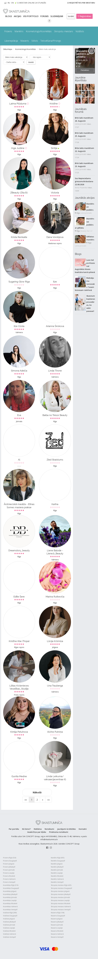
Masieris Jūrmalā (57, 925)
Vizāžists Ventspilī (9, 937)
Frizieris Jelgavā (8, 864)
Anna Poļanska (81, 187)
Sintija (54, 148)
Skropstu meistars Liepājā (60, 900)
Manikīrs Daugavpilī (58, 861)
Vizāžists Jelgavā (9, 919)
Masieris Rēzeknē (57, 931)
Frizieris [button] (8, 31)
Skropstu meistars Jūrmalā (60, 897)
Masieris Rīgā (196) (57, 913)
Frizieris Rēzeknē (9, 876)
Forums (44, 16)
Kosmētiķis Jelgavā (9, 891)
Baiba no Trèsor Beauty (54, 415)
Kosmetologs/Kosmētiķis (25, 49)
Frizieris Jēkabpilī (9, 867)
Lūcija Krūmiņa (55, 641)
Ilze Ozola (19, 326)
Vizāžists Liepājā (9, 928)
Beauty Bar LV (86, 231)
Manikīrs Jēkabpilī (57, 867)
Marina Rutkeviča (55, 596)
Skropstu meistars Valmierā (61, 906)
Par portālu (14, 829)
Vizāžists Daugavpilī (10, 916)
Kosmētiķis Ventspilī (10, 910)
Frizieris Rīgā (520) (9, 858)
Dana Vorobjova (54, 237)
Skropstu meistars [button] (63, 31)
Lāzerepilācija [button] (11, 40)
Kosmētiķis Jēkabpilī (10, 894)
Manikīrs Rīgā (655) (57, 858)
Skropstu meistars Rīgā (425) (61, 885)
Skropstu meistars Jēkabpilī (60, 894)
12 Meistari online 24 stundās (31, 3)
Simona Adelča (19, 370)
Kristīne (54, 103)
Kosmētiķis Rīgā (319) (10, 885)
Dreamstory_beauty (19, 550)
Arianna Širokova (55, 326)
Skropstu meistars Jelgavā (60, 891)
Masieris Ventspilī (57, 937)
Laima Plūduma (18, 103)
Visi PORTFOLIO (31, 16)
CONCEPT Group (72, 844)
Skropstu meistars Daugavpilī (61, 888)
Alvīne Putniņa (55, 731)
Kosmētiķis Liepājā (9, 900)
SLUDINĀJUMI (57, 16)
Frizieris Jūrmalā (9, 870)
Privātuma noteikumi (58, 832)
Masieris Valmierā (57, 934)
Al (19, 459)
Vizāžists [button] (80, 31)
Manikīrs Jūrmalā (57, 870)
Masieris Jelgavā (56, 919)
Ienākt (71, 16)
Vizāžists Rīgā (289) (10, 913)
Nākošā (37, 792)
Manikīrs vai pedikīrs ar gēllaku (84, 53)
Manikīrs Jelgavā (56, 864)
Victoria (55, 192)
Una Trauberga (55, 685)
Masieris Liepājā (57, 928)
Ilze (55, 281)
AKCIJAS (18, 16)
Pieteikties (85, 70)
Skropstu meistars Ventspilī (60, 910)
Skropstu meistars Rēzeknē (60, 903)
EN (12, 3)
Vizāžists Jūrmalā (9, 925)
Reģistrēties (85, 16)
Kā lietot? (26, 829)
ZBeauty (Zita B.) (19, 192)
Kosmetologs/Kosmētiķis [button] (39, 31)
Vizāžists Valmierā (9, 934)
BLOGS (9, 16)
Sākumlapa (7, 49)
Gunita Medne (19, 776)
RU (9, 3)
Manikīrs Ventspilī (57, 882)
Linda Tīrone (55, 370)
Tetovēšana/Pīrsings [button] (50, 40)
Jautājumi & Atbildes (66, 829)
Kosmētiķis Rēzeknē (10, 903)
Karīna (55, 504)
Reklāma (38, 829)
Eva (19, 415)
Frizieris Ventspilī (9, 882)
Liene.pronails (80, 124)
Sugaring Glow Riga (19, 281)
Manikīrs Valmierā (57, 879)
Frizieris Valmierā (9, 879)
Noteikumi (49, 829)
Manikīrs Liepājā (57, 873)
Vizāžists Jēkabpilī (9, 922)
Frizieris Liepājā (8, 873)
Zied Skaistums (55, 459)
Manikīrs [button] (19, 31)
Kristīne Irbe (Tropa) (19, 641)
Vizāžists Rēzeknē (9, 931)
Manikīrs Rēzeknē (57, 876)
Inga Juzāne (18, 148)
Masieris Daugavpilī (58, 916)
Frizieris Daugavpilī (10, 861)
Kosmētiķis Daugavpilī (11, 888)
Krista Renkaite (19, 237)
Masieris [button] (24, 40)
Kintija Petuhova (19, 731)
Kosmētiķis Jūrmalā (10, 897)
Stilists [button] (34, 40)
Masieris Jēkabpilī (57, 922)
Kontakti (83, 829)
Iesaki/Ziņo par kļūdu (36, 832)
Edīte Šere (19, 596)
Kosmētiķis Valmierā (10, 906)
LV (5, 3)
